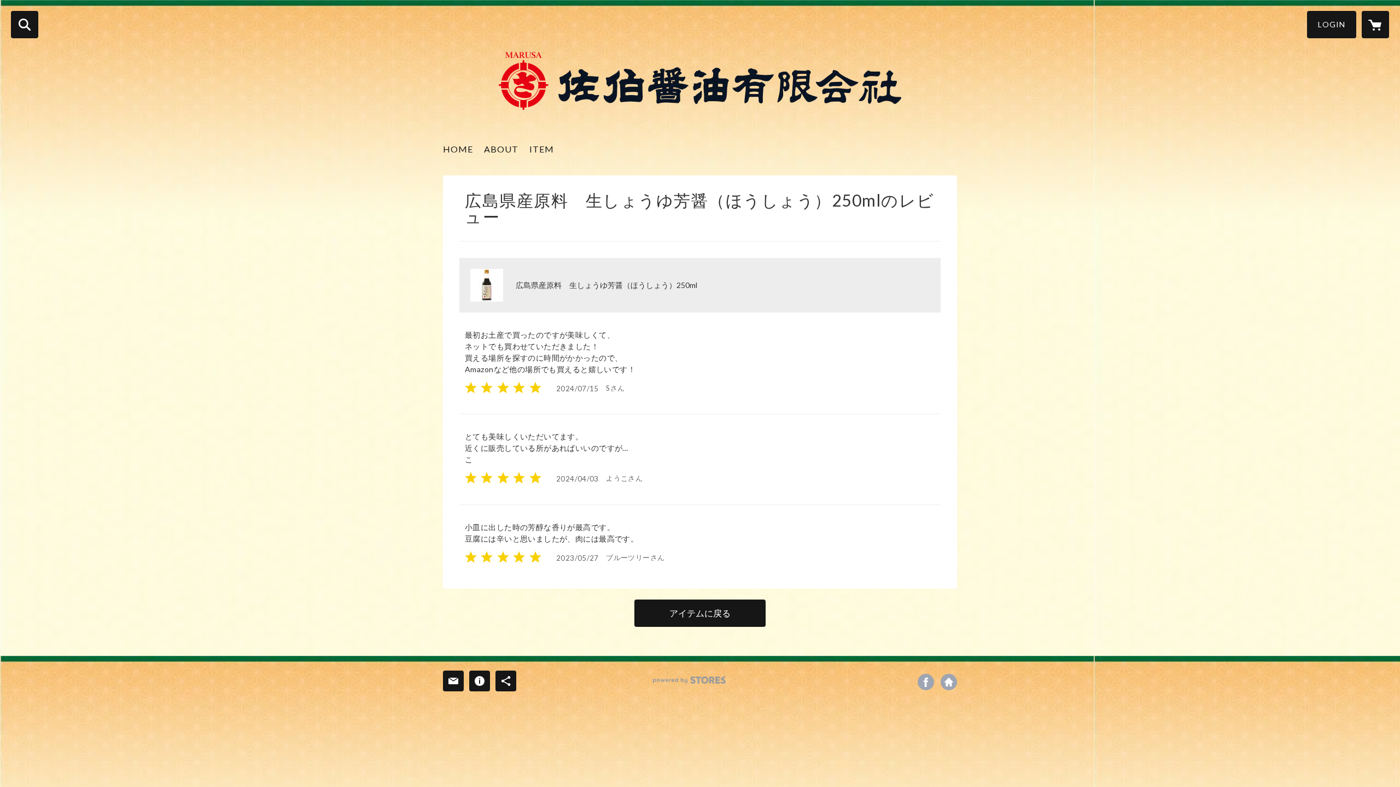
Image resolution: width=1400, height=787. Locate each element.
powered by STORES (689, 680)
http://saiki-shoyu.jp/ (949, 682)
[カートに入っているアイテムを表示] (1375, 24)
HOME (458, 149)
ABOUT (501, 149)
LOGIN (1331, 24)
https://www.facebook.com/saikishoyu (926, 682)
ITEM (541, 149)
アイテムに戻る (700, 613)
